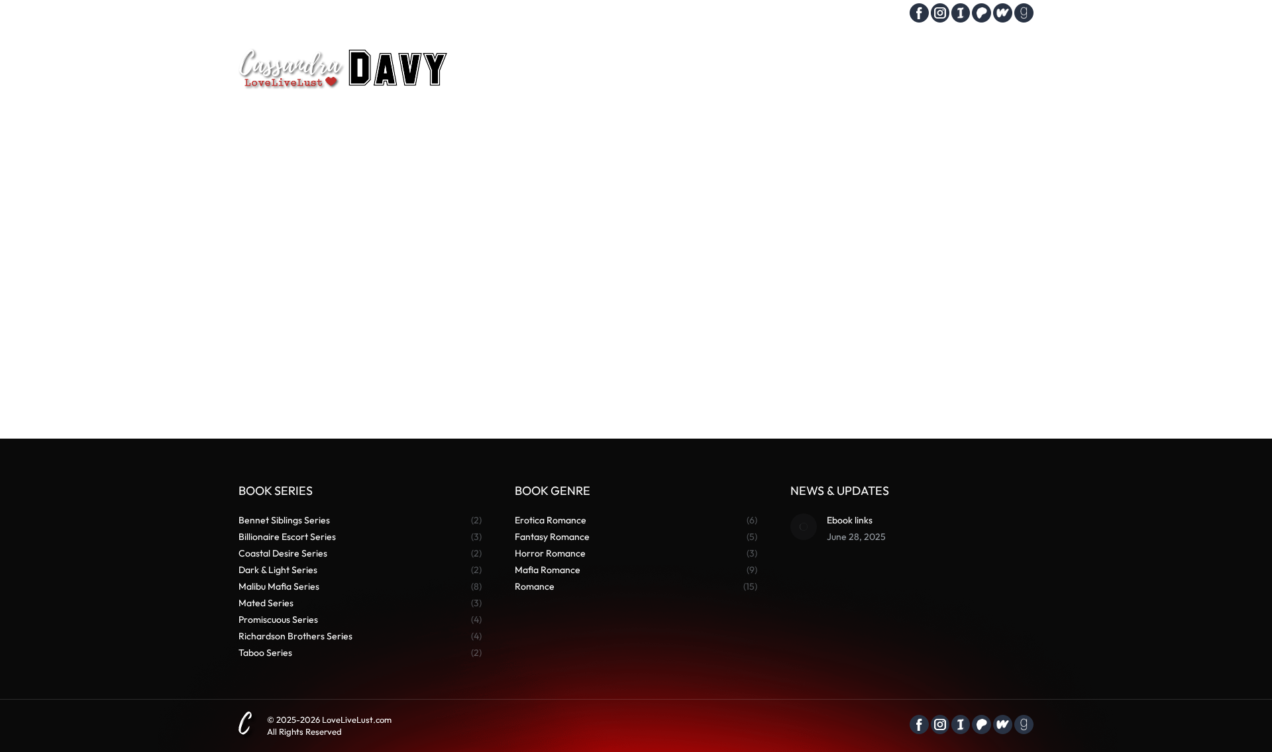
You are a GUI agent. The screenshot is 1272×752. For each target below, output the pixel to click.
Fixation (297, 353)
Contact (877, 14)
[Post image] (803, 526)
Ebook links (850, 520)
